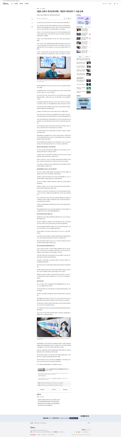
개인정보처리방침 (33, 434)
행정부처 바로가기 (86, 432)
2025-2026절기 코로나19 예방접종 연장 (45, 405)
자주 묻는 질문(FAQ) (51, 434)
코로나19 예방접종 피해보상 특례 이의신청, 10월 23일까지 (48, 401)
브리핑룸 (16, 3)
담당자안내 (43, 375)
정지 (86, 416)
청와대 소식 (104, 3)
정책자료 (21, 3)
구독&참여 (27, 3)
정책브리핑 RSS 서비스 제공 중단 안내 (40, 422)
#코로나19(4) (42, 396)
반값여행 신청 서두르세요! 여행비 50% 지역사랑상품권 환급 (49, 403)
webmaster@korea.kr (61, 431)
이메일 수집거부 (44, 434)
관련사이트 (83, 429)
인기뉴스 (80, 56)
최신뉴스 (87, 56)
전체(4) (38, 396)
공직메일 (109, 3)
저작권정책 (39, 375)
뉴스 (12, 3)
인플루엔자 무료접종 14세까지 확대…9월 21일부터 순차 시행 (49, 399)
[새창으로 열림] (68, 18)
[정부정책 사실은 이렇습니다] (84, 22)
